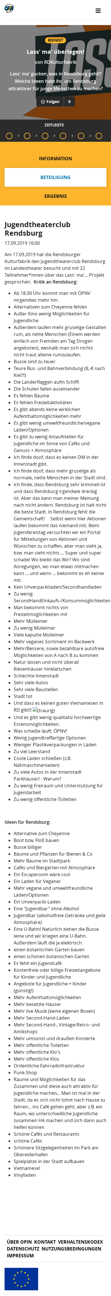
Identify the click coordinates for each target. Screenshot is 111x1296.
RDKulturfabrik (60, 62)
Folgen (52, 101)
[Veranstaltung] (9, 136)
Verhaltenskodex (80, 1242)
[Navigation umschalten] (98, 10)
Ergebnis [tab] (55, 196)
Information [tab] (55, 158)
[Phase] (27, 136)
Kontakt (45, 1242)
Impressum (20, 1255)
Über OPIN (19, 1242)
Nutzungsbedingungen (71, 1249)
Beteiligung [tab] (55, 177)
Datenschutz (23, 1249)
